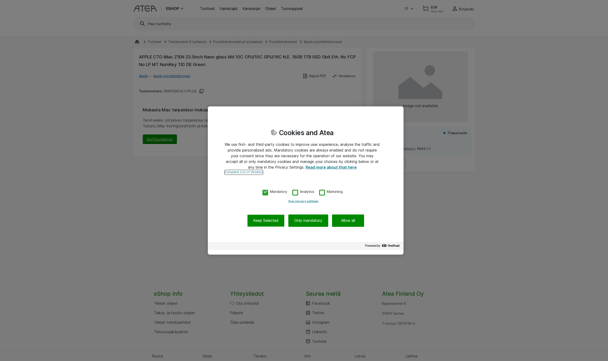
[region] (306, 180)
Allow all (348, 220)
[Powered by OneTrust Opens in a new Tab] (383, 247)
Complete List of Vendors (244, 172)
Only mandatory (308, 220)
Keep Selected (266, 220)
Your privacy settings (303, 201)
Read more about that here (331, 167)
